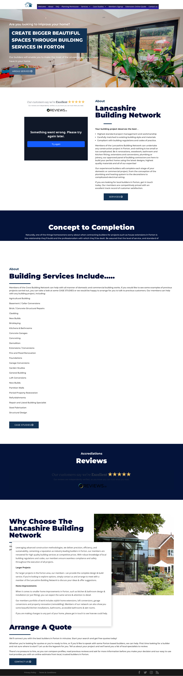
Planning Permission (70, 6)
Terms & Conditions (47, 672)
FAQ (57, 6)
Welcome (42, 6)
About (50, 6)
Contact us (153, 6)
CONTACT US (22, 662)
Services (84, 6)
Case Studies (98, 6)
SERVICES (114, 197)
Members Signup (116, 6)
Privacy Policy (30, 672)
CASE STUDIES (23, 425)
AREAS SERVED (21, 71)
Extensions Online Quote (135, 6)
